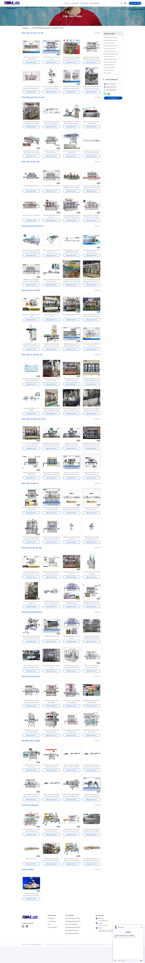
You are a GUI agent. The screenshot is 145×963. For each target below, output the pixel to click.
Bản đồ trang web (36, 944)
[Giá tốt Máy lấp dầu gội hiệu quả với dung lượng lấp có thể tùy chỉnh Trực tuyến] (51, 561)
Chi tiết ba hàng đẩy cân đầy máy (31, 185)
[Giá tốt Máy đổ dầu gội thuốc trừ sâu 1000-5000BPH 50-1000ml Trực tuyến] (71, 591)
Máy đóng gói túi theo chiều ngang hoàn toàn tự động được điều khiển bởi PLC (71, 58)
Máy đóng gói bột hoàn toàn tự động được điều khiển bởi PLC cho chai (31, 667)
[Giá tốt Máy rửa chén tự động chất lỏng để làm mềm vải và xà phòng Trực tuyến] (31, 368)
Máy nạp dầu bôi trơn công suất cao (31, 215)
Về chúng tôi (75, 3)
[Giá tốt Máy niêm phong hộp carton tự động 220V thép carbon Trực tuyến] (51, 818)
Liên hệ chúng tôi (94, 3)
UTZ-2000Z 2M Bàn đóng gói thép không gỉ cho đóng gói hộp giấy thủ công (91, 831)
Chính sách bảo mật (26, 944)
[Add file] (115, 960)
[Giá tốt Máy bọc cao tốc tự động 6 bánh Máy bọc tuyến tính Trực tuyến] (51, 719)
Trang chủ (67, 3)
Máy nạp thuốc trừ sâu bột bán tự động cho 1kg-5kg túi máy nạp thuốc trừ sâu (92, 88)
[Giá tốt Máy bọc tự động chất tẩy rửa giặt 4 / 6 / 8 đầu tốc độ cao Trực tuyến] (71, 719)
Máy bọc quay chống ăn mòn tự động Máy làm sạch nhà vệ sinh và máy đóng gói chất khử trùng (71, 474)
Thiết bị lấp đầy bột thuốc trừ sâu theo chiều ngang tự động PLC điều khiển (31, 88)
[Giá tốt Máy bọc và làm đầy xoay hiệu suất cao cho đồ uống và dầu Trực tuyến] (51, 497)
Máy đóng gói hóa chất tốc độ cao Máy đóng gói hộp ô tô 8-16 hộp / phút (92, 860)
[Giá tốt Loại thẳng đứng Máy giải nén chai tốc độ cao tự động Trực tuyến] (51, 140)
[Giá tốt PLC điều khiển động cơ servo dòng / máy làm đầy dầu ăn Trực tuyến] (31, 497)
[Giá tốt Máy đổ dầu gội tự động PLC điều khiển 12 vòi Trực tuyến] (71, 561)
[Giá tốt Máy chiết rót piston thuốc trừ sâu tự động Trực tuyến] (51, 46)
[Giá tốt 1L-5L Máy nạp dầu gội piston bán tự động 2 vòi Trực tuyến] (31, 591)
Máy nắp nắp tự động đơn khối (51, 636)
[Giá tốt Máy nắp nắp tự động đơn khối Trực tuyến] (51, 625)
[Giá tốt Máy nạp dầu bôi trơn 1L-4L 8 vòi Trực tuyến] (51, 175)
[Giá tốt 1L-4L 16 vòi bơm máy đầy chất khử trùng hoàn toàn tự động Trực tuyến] (31, 432)
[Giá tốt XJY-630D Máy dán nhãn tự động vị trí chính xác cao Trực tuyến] (31, 754)
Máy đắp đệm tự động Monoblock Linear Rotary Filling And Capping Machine (92, 638)
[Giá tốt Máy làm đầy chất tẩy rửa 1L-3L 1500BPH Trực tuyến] (31, 397)
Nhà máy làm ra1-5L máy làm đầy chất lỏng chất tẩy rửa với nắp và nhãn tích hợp (92, 410)
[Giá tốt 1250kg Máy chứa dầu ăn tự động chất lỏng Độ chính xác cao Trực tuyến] (91, 526)
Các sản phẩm (84, 3)
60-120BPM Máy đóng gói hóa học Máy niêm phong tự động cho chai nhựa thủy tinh (31, 345)
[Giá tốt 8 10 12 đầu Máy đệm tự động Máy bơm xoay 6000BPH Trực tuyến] (71, 690)
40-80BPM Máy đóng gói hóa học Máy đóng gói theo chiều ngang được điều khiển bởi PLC (72, 345)
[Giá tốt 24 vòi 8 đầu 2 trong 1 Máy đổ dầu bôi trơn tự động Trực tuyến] (91, 333)
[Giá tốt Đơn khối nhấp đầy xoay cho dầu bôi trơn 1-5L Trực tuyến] (51, 204)
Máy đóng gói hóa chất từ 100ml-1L (71, 314)
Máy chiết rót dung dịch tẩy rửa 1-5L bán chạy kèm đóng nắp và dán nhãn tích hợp (71, 410)
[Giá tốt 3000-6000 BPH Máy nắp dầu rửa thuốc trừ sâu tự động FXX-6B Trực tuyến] (31, 690)
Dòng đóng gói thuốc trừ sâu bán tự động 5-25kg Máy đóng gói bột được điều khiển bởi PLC (71, 123)
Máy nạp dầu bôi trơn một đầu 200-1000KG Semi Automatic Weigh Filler (71, 187)
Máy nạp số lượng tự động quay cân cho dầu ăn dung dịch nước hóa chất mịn (51, 538)
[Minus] (141, 927)
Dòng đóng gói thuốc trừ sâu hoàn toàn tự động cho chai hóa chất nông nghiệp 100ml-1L (91, 152)
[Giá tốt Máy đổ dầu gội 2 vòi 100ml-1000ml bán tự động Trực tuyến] (91, 561)
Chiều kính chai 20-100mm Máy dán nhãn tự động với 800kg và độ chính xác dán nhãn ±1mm (71, 796)
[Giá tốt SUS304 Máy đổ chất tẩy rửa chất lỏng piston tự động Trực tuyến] (51, 368)
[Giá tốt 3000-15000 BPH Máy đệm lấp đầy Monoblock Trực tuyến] (71, 625)
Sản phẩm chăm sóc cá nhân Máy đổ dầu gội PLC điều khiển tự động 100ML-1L (91, 603)
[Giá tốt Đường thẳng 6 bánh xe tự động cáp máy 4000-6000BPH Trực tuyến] (31, 719)
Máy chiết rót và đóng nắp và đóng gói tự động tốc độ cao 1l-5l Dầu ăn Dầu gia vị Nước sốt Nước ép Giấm (71, 509)
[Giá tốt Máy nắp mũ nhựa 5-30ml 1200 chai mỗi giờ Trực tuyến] (51, 655)
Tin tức (49, 924)
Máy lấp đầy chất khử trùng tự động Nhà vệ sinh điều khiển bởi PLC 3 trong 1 (51, 445)
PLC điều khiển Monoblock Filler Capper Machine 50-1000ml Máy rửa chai (71, 667)
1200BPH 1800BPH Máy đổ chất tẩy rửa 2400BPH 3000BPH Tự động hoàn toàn (91, 380)
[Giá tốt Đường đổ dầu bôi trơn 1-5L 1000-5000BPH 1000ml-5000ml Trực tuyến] (71, 239)
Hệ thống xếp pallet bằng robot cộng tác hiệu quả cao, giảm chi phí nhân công (31, 895)
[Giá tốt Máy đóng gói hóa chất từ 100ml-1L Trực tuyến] (71, 304)
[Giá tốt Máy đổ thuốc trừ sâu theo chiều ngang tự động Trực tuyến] (31, 46)
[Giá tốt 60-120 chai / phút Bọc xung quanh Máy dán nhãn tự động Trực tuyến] (51, 754)
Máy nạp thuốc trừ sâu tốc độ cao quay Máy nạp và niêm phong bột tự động (71, 88)
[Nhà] (30, 918)
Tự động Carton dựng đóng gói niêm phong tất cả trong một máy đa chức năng (51, 860)
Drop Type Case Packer (31, 858)
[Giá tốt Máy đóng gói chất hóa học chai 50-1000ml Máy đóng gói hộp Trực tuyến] (31, 818)
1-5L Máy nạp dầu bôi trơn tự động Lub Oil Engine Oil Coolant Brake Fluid (71, 217)
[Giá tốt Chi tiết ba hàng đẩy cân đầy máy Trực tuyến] (31, 175)
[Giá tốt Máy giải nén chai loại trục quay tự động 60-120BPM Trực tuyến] (91, 111)
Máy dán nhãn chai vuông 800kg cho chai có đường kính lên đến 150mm (51, 796)
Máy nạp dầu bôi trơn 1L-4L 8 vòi (51, 185)
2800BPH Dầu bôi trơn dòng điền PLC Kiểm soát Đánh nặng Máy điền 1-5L (31, 281)
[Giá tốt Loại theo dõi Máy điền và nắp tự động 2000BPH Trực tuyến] (51, 690)
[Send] (141, 960)
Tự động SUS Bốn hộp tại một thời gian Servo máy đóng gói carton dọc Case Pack (71, 831)
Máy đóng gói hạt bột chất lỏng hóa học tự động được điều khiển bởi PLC (31, 123)
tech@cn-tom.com (111, 87)
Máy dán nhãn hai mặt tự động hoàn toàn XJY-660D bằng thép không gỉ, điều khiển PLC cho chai (92, 796)
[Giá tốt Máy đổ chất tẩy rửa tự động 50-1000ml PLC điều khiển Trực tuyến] (71, 368)
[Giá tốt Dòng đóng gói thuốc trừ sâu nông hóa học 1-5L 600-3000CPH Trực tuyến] (51, 111)
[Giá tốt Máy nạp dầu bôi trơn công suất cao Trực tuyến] (31, 204)
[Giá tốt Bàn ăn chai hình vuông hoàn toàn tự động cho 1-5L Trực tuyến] (51, 239)
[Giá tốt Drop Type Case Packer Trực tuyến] (31, 848)
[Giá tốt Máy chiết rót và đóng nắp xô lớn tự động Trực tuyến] (31, 304)
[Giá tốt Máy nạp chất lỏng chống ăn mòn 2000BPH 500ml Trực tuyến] (31, 462)
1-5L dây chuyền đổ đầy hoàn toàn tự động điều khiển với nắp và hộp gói (71, 281)
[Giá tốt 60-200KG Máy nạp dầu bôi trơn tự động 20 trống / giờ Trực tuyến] (91, 239)
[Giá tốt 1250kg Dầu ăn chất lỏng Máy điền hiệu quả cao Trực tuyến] (71, 526)
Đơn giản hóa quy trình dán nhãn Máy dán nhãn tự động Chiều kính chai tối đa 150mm (31, 796)
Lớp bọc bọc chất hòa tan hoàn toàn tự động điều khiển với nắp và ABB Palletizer (91, 281)
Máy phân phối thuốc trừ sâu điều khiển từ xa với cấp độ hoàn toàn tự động (91, 58)
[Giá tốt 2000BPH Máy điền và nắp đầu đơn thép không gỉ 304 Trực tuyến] (91, 690)
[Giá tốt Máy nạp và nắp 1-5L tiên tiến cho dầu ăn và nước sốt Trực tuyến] (91, 497)
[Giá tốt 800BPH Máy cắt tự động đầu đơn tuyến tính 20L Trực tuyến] (91, 719)
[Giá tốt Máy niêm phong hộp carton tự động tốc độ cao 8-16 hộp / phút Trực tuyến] (71, 848)
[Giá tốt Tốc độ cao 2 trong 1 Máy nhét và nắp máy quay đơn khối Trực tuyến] (91, 655)
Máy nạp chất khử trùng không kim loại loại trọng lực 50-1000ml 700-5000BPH (51, 474)
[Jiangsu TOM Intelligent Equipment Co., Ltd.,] (12, 3)
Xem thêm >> (98, 33)
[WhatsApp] (105, 93)
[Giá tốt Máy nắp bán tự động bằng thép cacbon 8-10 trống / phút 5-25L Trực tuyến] (51, 333)
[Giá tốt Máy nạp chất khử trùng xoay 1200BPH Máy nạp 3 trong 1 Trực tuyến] (71, 432)
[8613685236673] (23, 926)
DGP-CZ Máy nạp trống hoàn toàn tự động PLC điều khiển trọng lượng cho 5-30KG (91, 316)
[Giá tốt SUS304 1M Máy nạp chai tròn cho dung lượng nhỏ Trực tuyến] (71, 140)
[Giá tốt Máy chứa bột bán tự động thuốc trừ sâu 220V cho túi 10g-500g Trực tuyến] (51, 76)
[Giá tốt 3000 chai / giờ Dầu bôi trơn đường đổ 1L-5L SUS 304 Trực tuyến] (51, 269)
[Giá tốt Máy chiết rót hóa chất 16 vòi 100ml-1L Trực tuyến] (51, 304)
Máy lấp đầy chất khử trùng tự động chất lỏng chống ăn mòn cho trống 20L (91, 445)
